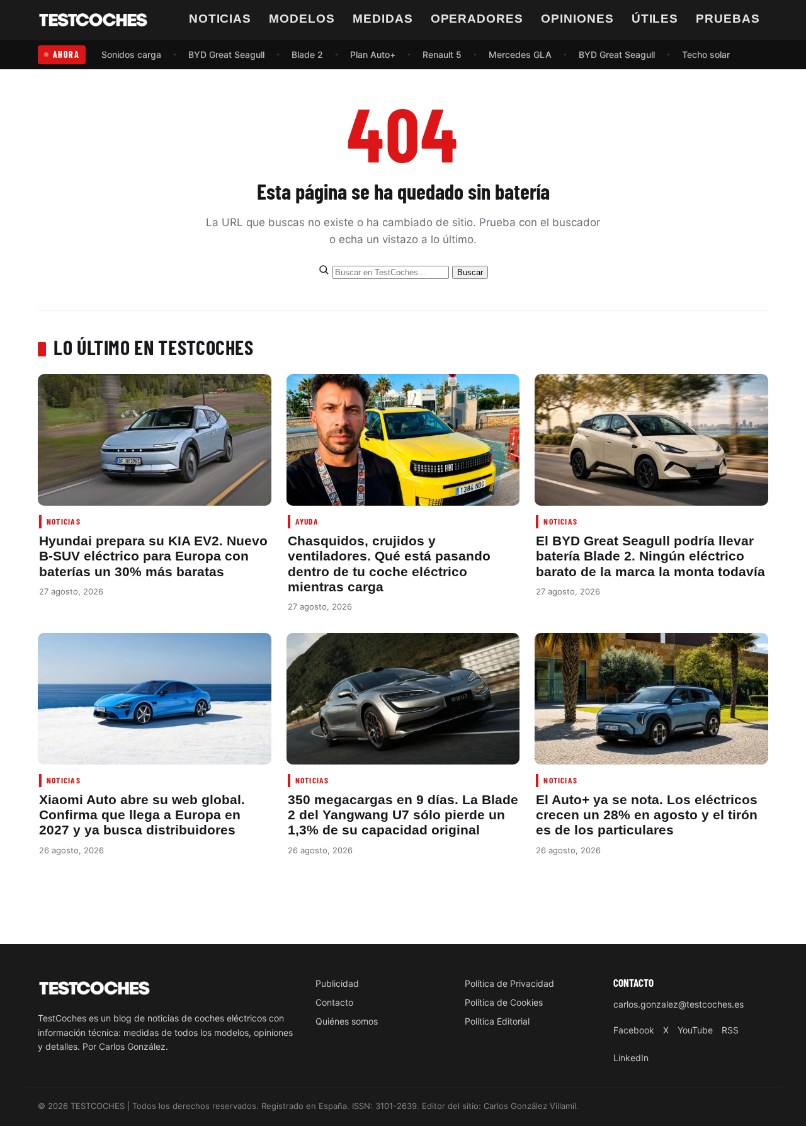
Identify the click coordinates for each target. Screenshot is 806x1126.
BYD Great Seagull (226, 54)
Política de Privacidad (509, 983)
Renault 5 (442, 54)
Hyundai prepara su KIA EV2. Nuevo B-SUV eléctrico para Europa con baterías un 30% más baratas (153, 556)
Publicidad (337, 983)
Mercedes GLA (520, 54)
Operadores (477, 18)
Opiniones (577, 18)
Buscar (470, 272)
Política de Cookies (504, 1002)
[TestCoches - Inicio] (93, 20)
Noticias (220, 18)
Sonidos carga (131, 54)
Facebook (633, 1030)
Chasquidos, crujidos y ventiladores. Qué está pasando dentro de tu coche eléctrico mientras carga (389, 563)
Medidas (383, 18)
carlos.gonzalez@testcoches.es (678, 1004)
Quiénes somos (346, 1021)
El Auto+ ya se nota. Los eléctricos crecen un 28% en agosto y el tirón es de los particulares (647, 815)
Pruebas (728, 18)
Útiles (655, 18)
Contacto (334, 1002)
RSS (730, 1030)
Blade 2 (307, 54)
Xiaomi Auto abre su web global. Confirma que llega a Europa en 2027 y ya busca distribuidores (142, 815)
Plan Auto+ (372, 54)
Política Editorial (497, 1021)
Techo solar (706, 54)
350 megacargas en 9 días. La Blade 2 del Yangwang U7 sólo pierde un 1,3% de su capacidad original (403, 815)
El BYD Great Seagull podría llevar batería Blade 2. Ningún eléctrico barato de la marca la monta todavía (650, 556)
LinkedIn (631, 1057)
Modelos (302, 18)
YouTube (695, 1030)
